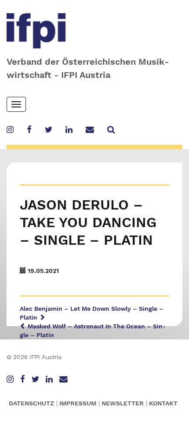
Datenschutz (31, 403)
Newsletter (123, 403)
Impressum (77, 403)
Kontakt (163, 403)
